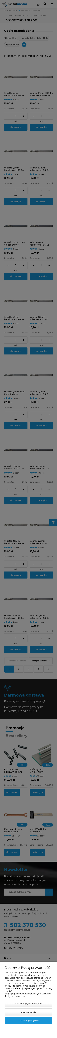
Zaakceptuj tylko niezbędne (28, 1003)
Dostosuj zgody (28, 1012)
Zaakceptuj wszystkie (28, 1020)
